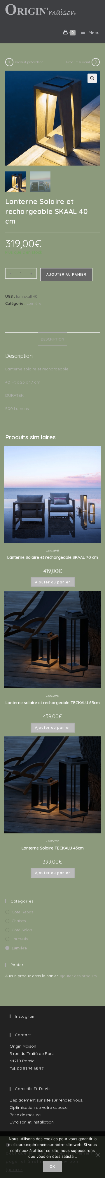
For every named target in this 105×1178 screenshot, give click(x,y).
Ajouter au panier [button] (52, 582)
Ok (52, 1166)
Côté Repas (22, 912)
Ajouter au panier (66, 274)
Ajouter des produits (78, 975)
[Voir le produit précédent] (9, 62)
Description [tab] (52, 339)
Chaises (19, 920)
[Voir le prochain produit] (96, 62)
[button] (92, 78)
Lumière (34, 303)
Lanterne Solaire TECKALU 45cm (53, 848)
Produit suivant (78, 62)
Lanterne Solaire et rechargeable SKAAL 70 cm (52, 557)
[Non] (98, 1155)
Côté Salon (22, 929)
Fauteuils (20, 939)
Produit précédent (29, 62)
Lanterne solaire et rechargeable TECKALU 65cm (53, 702)
